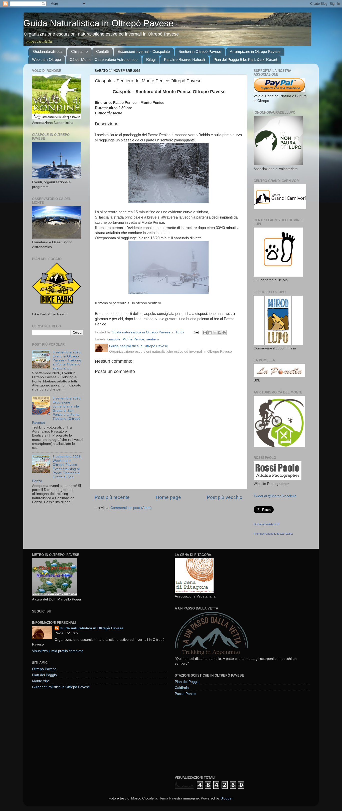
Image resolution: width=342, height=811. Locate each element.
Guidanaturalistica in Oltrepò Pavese (61, 687)
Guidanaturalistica (47, 51)
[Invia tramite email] (205, 332)
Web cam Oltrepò (46, 59)
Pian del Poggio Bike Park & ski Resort (245, 59)
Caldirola (182, 688)
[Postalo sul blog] (209, 332)
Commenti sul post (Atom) (131, 508)
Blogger (227, 798)
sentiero (152, 339)
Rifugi (150, 59)
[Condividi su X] (214, 332)
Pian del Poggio (44, 675)
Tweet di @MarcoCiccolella (275, 496)
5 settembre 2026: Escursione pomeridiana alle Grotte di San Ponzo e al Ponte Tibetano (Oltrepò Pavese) (57, 410)
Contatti (102, 51)
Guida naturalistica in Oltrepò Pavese (91, 628)
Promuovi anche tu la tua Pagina (273, 533)
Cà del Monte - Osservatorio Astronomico (103, 59)
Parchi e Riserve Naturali (184, 59)
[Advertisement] (212, 735)
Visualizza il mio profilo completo (57, 651)
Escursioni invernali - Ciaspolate (143, 51)
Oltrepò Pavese (44, 669)
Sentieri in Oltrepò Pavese (200, 51)
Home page (168, 497)
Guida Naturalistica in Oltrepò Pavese (98, 23)
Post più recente (112, 497)
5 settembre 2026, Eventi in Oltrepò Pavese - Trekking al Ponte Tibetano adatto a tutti (67, 360)
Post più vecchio (224, 497)
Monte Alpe (41, 681)
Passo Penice (185, 694)
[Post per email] (196, 332)
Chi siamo (79, 51)
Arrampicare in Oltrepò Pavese (255, 51)
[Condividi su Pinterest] (224, 332)
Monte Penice (133, 339)
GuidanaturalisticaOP (266, 524)
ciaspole (113, 339)
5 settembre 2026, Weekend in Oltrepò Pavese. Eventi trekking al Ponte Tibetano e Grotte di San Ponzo (57, 469)
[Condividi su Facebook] (219, 332)
